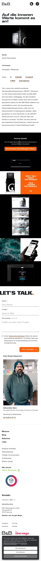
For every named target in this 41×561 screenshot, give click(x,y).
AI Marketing (6, 458)
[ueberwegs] (22, 533)
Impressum (24, 543)
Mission (5, 431)
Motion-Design (7, 461)
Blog (4, 435)
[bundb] (6, 4)
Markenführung (7, 452)
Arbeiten (6, 439)
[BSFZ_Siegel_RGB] (11, 480)
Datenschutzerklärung (17, 336)
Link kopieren (24, 81)
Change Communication (10, 455)
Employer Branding (9, 448)
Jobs (4, 442)
